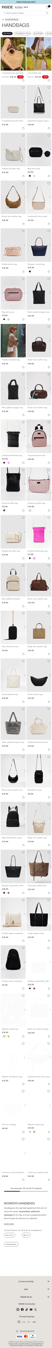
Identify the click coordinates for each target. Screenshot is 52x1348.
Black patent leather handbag (14, 790)
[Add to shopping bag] (23, 80)
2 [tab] (4, 39)
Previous (3, 54)
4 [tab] (7, 39)
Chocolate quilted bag (37, 886)
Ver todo (7, 33)
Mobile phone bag (9, 264)
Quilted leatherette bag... (12, 455)
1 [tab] (3, 39)
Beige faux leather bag (37, 646)
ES (24, 1322)
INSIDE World (26, 1297)
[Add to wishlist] (23, 39)
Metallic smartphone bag (12, 1077)
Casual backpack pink (36, 455)
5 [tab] (8, 39)
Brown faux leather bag (11, 216)
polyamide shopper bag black (40, 121)
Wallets (9, 1235)
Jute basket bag (34, 73)
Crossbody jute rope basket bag (15, 73)
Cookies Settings (37, 1343)
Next (23, 54)
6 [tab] (35, 39)
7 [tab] (37, 39)
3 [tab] (6, 39)
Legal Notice (29, 1345)
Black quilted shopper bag (38, 312)
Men (26, 7)
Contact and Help (26, 1281)
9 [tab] (39, 374)
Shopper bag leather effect (13, 886)
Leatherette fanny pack (37, 216)
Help (26, 1289)
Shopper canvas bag (36, 264)
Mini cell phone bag (10, 646)
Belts (26, 1235)
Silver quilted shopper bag (13, 742)
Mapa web (38, 1345)
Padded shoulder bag (11, 169)
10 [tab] (41, 565)
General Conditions (16, 1345)
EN (34, 1322)
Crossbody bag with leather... (14, 121)
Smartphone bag (34, 790)
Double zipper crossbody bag (14, 933)
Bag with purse (34, 169)
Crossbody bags (22, 33)
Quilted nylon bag (35, 694)
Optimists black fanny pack (39, 1077)
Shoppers (38, 33)
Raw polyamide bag (10, 694)
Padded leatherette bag (38, 742)
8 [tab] (12, 87)
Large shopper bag (35, 933)
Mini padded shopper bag (12, 408)
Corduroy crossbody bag (38, 1172)
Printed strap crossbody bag (13, 981)
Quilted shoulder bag (36, 503)
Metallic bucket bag (10, 1029)
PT (29, 1322)
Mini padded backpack (11, 599)
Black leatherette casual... (12, 838)
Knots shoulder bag (10, 503)
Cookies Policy (24, 1343)
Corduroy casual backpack (13, 1172)
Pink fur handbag (9, 1124)
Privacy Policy (13, 1343)
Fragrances (11, 1244)
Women (19, 7)
